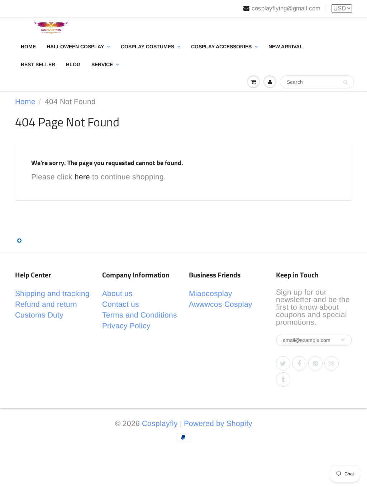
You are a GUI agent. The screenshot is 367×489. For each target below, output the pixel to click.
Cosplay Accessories (221, 46)
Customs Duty (39, 315)
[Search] (345, 82)
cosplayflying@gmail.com (286, 8)
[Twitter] (283, 363)
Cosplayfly (160, 423)
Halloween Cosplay (75, 46)
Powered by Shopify (218, 423)
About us (117, 293)
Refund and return (46, 304)
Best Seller (38, 64)
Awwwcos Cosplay (220, 304)
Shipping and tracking (52, 293)
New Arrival (285, 46)
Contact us (120, 304)
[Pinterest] (315, 363)
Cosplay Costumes (147, 46)
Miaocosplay (210, 293)
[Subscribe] (342, 339)
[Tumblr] (283, 379)
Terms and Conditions (139, 315)
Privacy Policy (126, 325)
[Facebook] (299, 363)
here (82, 177)
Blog (73, 64)
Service (102, 64)
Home (28, 46)
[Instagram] (331, 363)
